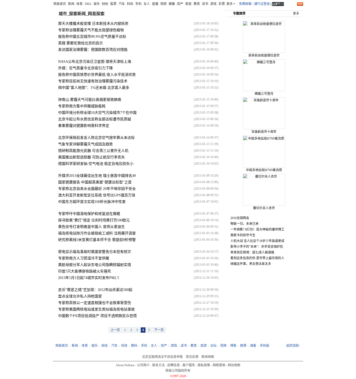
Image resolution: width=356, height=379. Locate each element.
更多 (296, 13)
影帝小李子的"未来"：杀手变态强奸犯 (256, 246)
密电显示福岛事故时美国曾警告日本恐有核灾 (94, 252)
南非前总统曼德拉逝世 (264, 55)
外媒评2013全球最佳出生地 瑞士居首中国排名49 (97, 176)
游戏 (213, 4)
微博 (243, 345)
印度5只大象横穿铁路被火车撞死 (84, 271)
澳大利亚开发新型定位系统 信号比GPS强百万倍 (96, 195)
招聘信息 (173, 365)
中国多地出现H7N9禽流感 (264, 170)
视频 (163, 4)
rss (300, 4)
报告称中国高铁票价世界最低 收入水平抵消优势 (97, 75)
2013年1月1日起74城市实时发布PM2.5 (88, 278)
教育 (197, 4)
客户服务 (188, 365)
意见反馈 (192, 357)
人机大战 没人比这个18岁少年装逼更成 (257, 241)
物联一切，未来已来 (244, 224)
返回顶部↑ (293, 345)
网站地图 (234, 365)
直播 (155, 4)
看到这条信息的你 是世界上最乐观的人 (257, 258)
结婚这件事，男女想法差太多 (250, 264)
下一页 (159, 330)
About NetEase (125, 365)
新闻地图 (207, 357)
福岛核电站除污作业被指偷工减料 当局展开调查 (97, 233)
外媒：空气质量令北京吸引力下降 (85, 68)
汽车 (122, 4)
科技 (130, 4)
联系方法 (158, 365)
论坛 (213, 345)
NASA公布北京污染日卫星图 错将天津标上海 (94, 62)
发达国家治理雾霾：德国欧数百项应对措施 (92, 50)
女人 (147, 4)
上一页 (115, 330)
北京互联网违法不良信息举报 (162, 357)
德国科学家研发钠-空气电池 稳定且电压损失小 (95, 164)
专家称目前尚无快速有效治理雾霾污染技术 (92, 81)
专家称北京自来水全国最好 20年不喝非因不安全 (97, 189)
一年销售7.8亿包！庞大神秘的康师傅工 (257, 229)
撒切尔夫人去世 (264, 208)
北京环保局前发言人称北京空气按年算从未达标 (96, 138)
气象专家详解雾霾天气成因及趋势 (85, 144)
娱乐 (97, 4)
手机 (138, 4)
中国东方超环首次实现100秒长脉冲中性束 (92, 202)
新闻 (71, 4)
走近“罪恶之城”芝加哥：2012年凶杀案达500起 (95, 290)
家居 (188, 4)
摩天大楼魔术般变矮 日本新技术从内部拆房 (93, 24)
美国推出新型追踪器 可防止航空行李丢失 (91, 157)
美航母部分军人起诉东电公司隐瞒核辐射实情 (94, 265)
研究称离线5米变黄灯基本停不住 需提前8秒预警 (97, 240)
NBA (88, 4)
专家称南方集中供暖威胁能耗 (82, 106)
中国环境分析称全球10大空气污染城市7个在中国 (97, 113)
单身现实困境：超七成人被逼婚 (252, 252)
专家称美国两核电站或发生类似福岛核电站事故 (96, 309)
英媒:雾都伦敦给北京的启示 (80, 43)
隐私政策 (204, 365)
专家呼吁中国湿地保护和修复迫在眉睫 (89, 214)
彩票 (222, 4)
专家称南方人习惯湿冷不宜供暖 (83, 258)
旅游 (203, 345)
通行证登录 (262, 4)
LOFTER (278, 3)
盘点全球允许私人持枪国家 (80, 296)
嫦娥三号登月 (264, 94)
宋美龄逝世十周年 (264, 132)
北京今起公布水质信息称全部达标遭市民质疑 (94, 119)
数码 (134, 345)
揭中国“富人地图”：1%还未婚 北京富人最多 (93, 88)
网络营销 (219, 365)
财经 (105, 4)
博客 (233, 345)
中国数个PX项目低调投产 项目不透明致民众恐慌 (97, 316)
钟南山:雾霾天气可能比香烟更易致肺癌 (89, 100)
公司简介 (143, 365)
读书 (205, 4)
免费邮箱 (245, 4)
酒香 (253, 345)
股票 (113, 4)
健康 (172, 4)
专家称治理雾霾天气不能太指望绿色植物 (91, 30)
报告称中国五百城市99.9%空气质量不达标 (92, 37)
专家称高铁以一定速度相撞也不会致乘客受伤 (94, 303)
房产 (180, 4)
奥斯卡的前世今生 (242, 235)
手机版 (264, 345)
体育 (79, 4)
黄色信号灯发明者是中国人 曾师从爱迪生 (91, 227)
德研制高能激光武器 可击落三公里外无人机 (93, 151)
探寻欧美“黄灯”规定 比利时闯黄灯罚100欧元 (94, 220)
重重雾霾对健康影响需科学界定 (83, 126)
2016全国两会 (239, 218)
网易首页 (59, 4)
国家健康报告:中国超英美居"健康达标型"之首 (95, 182)
